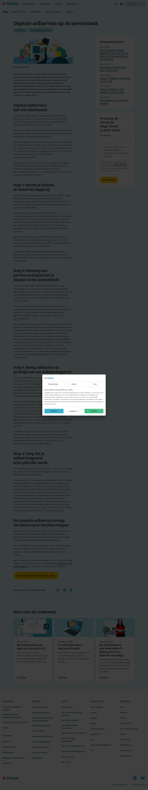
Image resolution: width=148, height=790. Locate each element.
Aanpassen (73, 411)
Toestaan (94, 411)
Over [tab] (95, 384)
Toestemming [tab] (53, 384)
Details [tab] (74, 384)
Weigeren (54, 411)
